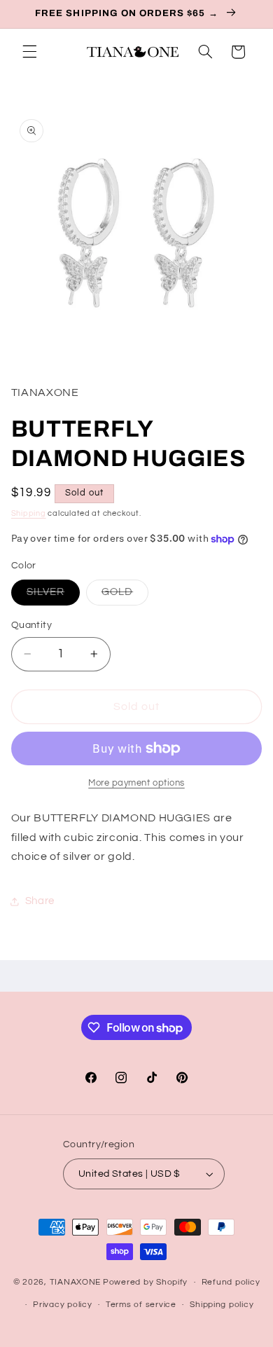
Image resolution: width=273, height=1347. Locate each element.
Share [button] (40, 901)
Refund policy (231, 1282)
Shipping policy (221, 1304)
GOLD (125, 596)
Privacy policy (62, 1304)
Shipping (28, 513)
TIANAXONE (76, 1282)
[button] (29, 52)
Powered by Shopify (145, 1282)
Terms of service (141, 1304)
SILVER (53, 596)
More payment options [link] (136, 783)
